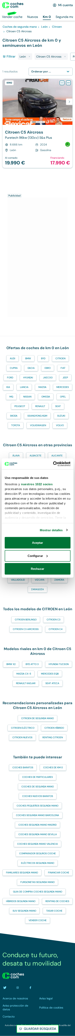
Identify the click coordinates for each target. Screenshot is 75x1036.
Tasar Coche (54, 910)
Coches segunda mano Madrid (37, 824)
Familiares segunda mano (22, 872)
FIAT (63, 368)
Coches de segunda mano (37, 786)
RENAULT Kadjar (25, 683)
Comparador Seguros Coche (37, 853)
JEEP (65, 377)
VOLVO (60, 425)
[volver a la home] (13, 976)
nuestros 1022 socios (37, 484)
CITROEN (60, 358)
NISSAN (27, 396)
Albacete (35, 455)
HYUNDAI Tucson (59, 664)
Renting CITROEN (52, 737)
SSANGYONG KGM (37, 415)
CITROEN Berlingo (26, 619)
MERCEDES (62, 387)
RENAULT (40, 406)
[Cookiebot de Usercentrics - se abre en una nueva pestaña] (53, 463)
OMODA (45, 396)
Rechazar (37, 568)
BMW (28, 358)
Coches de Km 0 (53, 767)
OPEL (63, 396)
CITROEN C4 (55, 629)
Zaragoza (37, 589)
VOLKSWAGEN (38, 425)
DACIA (31, 368)
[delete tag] (29, 56)
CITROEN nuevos (22, 737)
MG (11, 396)
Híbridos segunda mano (20, 901)
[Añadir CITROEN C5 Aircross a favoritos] (62, 82)
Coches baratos (22, 767)
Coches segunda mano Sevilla (37, 834)
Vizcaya (39, 579)
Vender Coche (38, 920)
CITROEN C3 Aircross (26, 629)
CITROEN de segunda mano (37, 718)
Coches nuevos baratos (37, 796)
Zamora (59, 579)
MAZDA (42, 387)
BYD (43, 358)
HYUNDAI (28, 377)
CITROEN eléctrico (22, 727)
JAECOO (48, 377)
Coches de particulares (37, 777)
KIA (8, 387)
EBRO (48, 368)
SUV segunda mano (24, 910)
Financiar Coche (58, 872)
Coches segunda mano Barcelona (37, 815)
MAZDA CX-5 (23, 673)
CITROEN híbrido (54, 727)
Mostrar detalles (51, 530)
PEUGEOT (19, 406)
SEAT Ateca (52, 683)
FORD (10, 377)
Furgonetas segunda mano (37, 882)
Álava (16, 455)
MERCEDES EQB (50, 673)
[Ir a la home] (13, 5)
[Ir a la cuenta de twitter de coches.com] (5, 988)
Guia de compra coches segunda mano (37, 891)
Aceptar (37, 542)
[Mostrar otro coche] (37, 122)
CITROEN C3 (53, 619)
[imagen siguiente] (69, 102)
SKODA (13, 415)
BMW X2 (11, 664)
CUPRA (14, 368)
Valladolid (18, 579)
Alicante (57, 455)
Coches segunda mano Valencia (37, 844)
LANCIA (24, 387)
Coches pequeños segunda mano (37, 805)
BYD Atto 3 (32, 664)
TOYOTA (15, 425)
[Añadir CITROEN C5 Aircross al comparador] (68, 82)
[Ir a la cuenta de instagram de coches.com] (18, 988)
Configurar (35, 555)
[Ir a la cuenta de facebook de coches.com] (30, 988)
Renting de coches (57, 901)
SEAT (58, 406)
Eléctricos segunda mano (37, 863)
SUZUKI (61, 415)
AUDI (12, 358)
